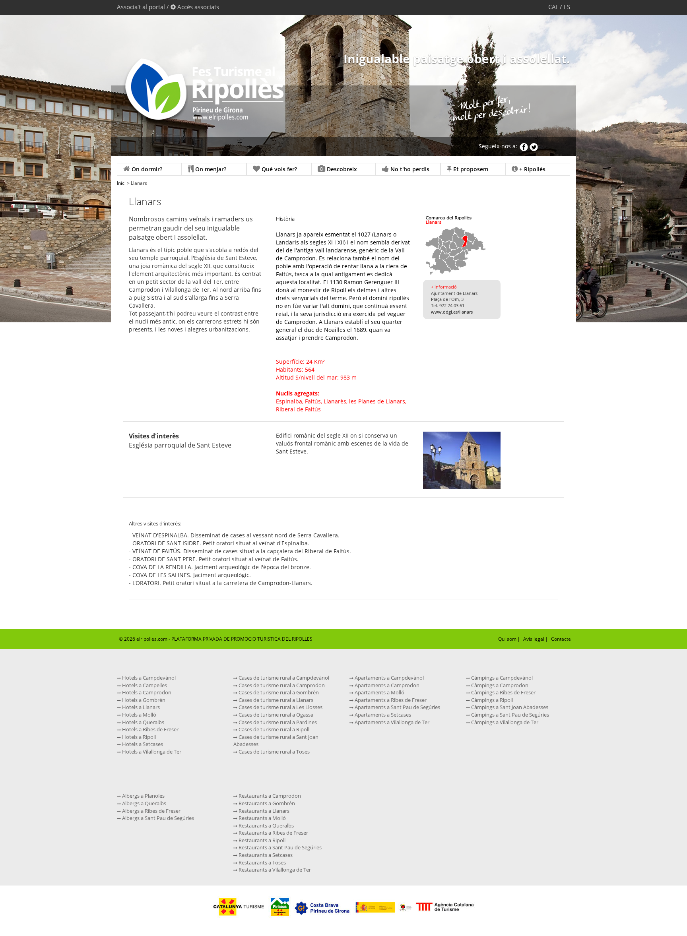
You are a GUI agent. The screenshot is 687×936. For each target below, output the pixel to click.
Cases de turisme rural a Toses (273, 751)
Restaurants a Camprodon (269, 795)
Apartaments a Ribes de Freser (390, 699)
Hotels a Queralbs (142, 722)
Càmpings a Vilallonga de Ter (504, 722)
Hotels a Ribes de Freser (150, 729)
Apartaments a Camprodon (386, 685)
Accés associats (198, 7)
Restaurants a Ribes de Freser (272, 832)
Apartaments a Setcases (382, 714)
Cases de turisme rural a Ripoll (273, 729)
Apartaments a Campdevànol (388, 677)
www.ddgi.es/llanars (452, 312)
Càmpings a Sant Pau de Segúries (509, 714)
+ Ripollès (531, 169)
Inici (121, 183)
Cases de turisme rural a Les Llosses (279, 707)
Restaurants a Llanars (263, 810)
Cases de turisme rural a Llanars (275, 699)
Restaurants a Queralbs (265, 825)
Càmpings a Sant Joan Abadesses (509, 707)
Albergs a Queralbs (143, 803)
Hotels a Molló (138, 714)
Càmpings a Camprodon (499, 685)
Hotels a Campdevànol (148, 677)
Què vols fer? (278, 169)
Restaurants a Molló (261, 818)
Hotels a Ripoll (138, 736)
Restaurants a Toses (261, 862)
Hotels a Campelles (144, 685)
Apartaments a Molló (378, 692)
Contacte (561, 639)
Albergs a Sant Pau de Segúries (157, 818)
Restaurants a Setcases (265, 854)
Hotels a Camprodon (146, 692)
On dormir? (146, 169)
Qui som (507, 639)
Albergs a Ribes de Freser (150, 810)
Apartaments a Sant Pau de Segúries (396, 707)
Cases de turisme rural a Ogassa (275, 714)
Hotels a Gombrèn (143, 699)
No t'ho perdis (409, 169)
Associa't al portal (141, 7)
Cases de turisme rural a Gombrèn (278, 692)
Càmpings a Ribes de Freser (503, 692)
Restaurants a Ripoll (261, 840)
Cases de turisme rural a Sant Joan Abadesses (275, 740)
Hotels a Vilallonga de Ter (151, 751)
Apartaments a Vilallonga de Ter (391, 722)
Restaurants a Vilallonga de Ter (274, 869)
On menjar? (210, 169)
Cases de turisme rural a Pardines (277, 722)
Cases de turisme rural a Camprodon (281, 685)
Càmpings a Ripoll (491, 699)
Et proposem (470, 169)
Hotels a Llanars (140, 707)
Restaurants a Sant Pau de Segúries (279, 847)
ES (567, 7)
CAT (553, 7)
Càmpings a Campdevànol (501, 677)
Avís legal (533, 639)
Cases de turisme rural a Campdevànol (283, 677)
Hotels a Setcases (142, 744)
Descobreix (341, 169)
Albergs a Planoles (143, 795)
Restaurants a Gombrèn (266, 803)
